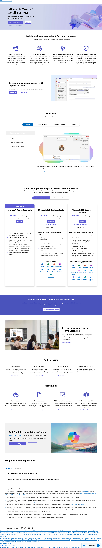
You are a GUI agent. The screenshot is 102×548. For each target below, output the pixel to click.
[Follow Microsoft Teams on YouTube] (29, 528)
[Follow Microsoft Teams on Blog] (32, 528)
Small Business (76, 538)
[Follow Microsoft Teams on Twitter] (22, 528)
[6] (5, 507)
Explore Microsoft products (79, 531)
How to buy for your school (47, 534)
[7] (5, 511)
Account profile (4, 533)
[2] (5, 491)
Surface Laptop (11, 531)
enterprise (75, 504)
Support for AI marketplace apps (13, 540)
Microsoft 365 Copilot (65, 538)
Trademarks (55, 547)
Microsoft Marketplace (44, 540)
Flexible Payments (78, 533)
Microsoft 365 (30, 538)
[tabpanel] (51, 153)
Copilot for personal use (64, 531)
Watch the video (85, 410)
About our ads (76, 547)
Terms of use (47, 547)
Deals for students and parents (85, 534)
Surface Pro (3, 531)
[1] (5, 489)
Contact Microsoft (24, 547)
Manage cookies (39, 547)
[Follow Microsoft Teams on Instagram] (25, 528)
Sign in (28, 22)
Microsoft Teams (54, 538)
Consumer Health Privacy (7, 547)
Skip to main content (6, 1)
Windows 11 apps (93, 531)
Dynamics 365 (22, 538)
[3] (5, 497)
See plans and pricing (15, 22)
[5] (5, 504)
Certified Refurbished (53, 533)
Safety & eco (62, 547)
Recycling (68, 547)
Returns (35, 533)
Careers (73, 540)
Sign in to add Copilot (15, 435)
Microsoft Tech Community (30, 540)
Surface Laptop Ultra (22, 531)
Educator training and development (66, 534)
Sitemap (17, 547)
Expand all (9, 468)
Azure (81, 538)
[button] (91, 545)
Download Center (14, 533)
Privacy (32, 547)
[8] (5, 514)
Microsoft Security (12, 538)
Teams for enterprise (14, 25)
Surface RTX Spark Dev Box (35, 531)
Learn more (23, 92)
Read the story (66, 342)
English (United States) (6, 543)
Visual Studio (66, 540)
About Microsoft (80, 540)
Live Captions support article (33, 502)
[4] (5, 500)
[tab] (27, 124)
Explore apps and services (51, 309)
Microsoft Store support (26, 533)
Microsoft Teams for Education (16, 534)
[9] (5, 517)
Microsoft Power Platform (41, 538)
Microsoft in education (90, 533)
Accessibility (27, 542)
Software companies (57, 540)
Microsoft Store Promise (66, 533)
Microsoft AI (3, 538)
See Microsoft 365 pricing (17, 444)
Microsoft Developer (89, 538)
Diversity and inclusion (17, 542)
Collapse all (18, 468)
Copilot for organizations (50, 531)
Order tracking (42, 533)
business (81, 504)
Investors (8, 542)
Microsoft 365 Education (33, 534)
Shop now (13, 92)
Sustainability (35, 542)
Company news (89, 540)
